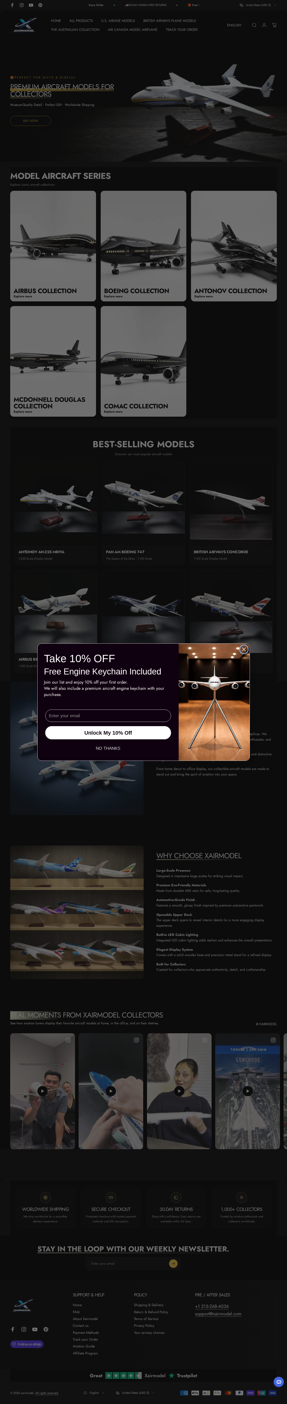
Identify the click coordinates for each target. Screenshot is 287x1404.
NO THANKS (108, 748)
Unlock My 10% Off (108, 733)
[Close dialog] (244, 649)
